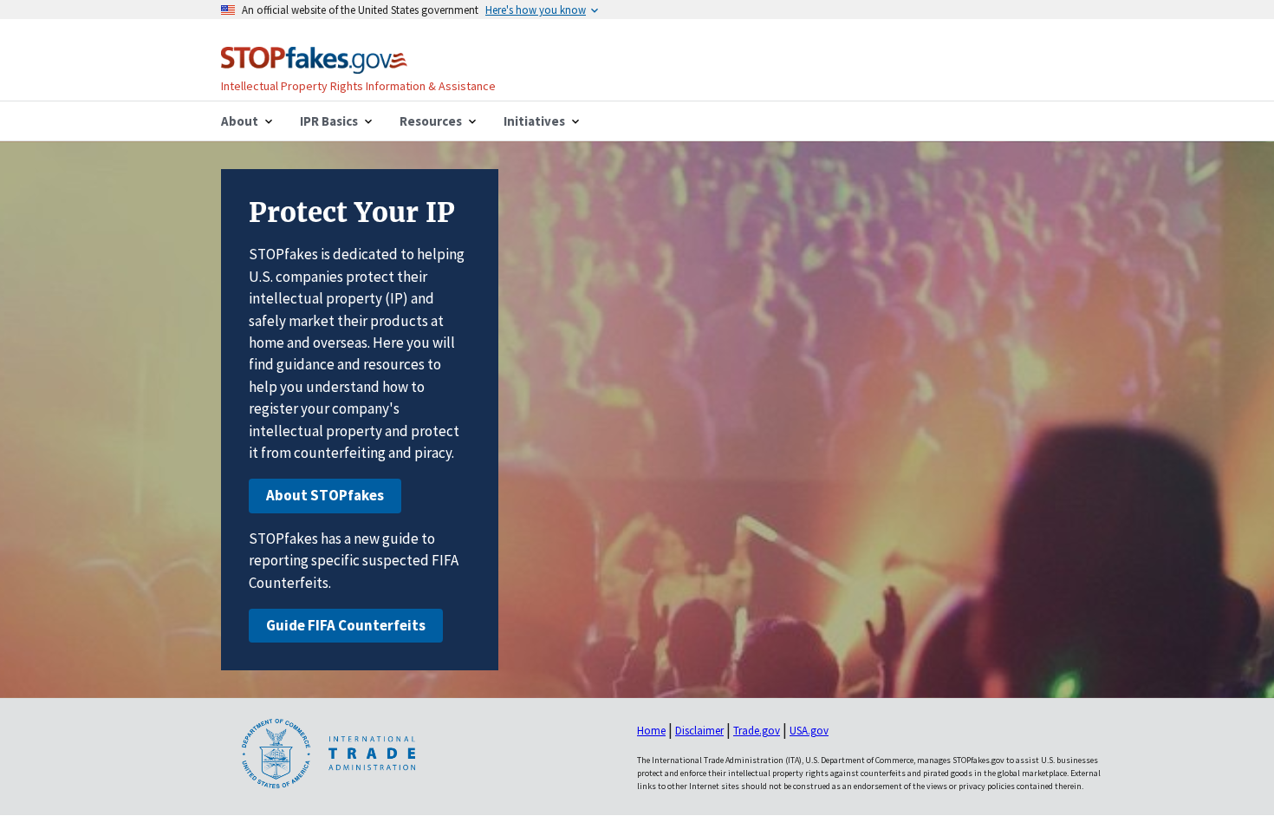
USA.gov (809, 730)
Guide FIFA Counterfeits (346, 625)
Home (651, 730)
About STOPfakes (325, 495)
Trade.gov (756, 730)
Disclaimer (699, 730)
